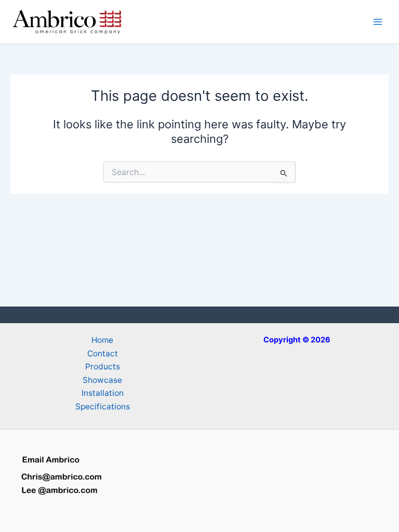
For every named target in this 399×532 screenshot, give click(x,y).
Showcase (102, 380)
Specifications (102, 406)
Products (102, 366)
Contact (102, 353)
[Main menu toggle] (378, 22)
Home (102, 340)
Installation (103, 393)
